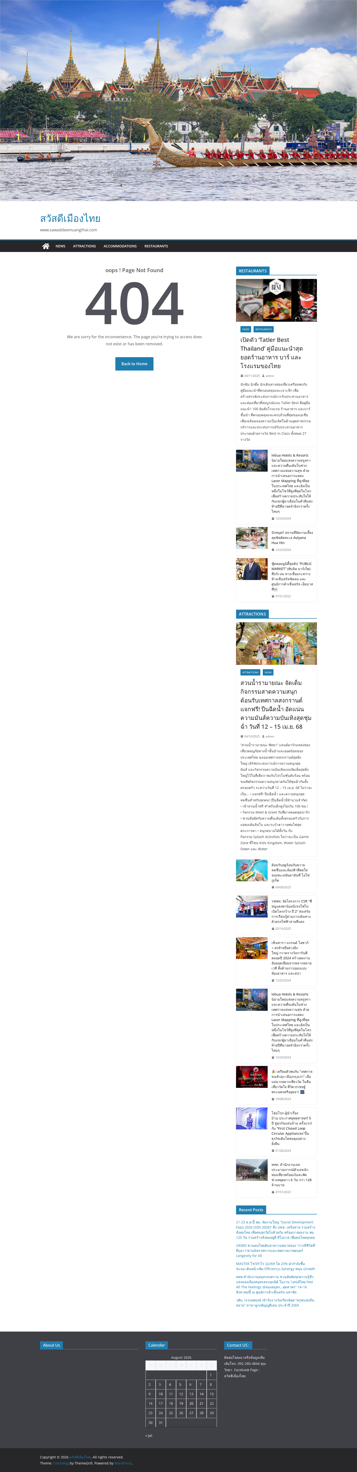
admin (270, 376)
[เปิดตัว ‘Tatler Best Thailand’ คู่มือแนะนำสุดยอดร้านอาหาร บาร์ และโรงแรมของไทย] (276, 300)
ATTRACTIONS (84, 246)
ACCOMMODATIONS (120, 246)
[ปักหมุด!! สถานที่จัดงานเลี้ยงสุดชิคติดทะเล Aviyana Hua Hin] (252, 541)
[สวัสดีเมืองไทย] (46, 246)
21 (202, 1403)
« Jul (148, 1435)
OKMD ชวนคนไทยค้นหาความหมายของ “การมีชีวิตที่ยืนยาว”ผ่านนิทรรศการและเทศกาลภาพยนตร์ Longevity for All (275, 1250)
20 (191, 1403)
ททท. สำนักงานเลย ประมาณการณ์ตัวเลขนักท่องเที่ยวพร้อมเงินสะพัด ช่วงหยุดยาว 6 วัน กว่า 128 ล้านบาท (292, 1174)
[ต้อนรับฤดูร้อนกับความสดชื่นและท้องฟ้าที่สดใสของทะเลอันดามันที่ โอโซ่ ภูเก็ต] (252, 876)
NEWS (60, 246)
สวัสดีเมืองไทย (70, 218)
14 (202, 1394)
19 (181, 1403)
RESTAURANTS (156, 246)
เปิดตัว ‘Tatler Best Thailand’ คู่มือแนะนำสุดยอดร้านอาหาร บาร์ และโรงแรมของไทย (271, 353)
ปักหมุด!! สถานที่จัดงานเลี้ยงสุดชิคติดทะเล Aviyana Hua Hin (292, 537)
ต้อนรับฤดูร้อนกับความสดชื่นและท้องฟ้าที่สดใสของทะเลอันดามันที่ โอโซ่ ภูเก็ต (291, 873)
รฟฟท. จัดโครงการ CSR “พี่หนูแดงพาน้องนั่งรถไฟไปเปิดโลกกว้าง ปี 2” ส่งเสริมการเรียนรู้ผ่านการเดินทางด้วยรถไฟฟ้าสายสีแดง (292, 911)
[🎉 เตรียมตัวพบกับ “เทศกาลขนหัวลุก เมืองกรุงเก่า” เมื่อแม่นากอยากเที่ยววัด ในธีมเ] (252, 1085)
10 (161, 1394)
